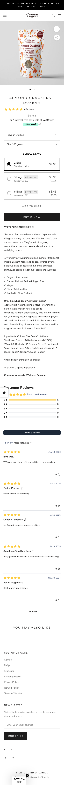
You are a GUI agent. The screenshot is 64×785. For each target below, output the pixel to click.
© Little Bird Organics (32, 773)
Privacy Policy (11, 682)
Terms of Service (13, 693)
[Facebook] (5, 758)
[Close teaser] (27, 775)
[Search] (53, 15)
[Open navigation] (4, 15)
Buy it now (32, 217)
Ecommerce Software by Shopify (32, 777)
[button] (32, 164)
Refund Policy (11, 687)
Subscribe (16, 736)
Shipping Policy (12, 676)
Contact (8, 659)
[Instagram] (13, 758)
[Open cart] (59, 15)
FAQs (7, 665)
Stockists (9, 671)
